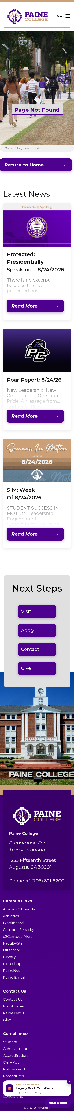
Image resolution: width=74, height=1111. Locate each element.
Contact (30, 649)
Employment (15, 1006)
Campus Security (18, 929)
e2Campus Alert (17, 936)
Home (9, 148)
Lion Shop (12, 963)
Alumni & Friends (19, 909)
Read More (24, 306)
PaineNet (11, 970)
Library (9, 957)
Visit (26, 611)
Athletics (11, 916)
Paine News (13, 1013)
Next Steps (58, 1103)
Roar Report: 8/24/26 (34, 380)
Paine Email (14, 977)
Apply (27, 630)
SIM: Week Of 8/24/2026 (24, 494)
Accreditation (15, 1055)
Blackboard (13, 922)
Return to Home (24, 165)
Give (26, 668)
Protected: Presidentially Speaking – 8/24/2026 (35, 262)
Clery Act (11, 1062)
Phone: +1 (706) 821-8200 (36, 880)
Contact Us (13, 999)
